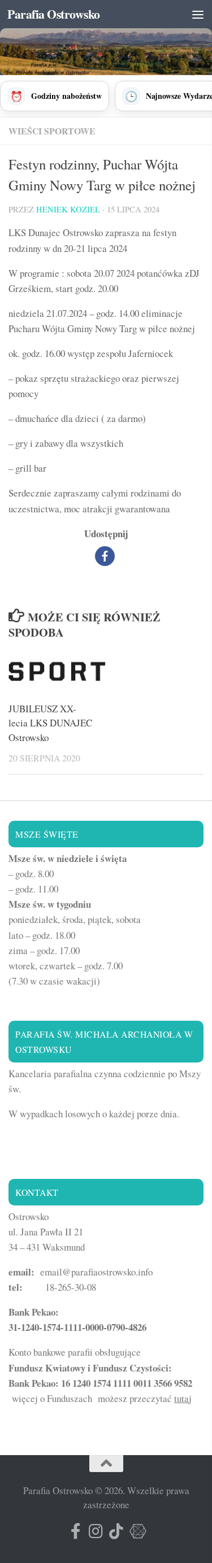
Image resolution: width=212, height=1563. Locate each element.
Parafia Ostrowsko (53, 14)
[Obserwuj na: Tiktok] (116, 1531)
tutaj (183, 1398)
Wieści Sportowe (52, 130)
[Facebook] (105, 556)
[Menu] (198, 14)
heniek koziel (68, 209)
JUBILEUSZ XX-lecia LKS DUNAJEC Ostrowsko (50, 723)
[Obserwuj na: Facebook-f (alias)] (76, 1531)
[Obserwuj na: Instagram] (96, 1531)
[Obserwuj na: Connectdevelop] (137, 1531)
